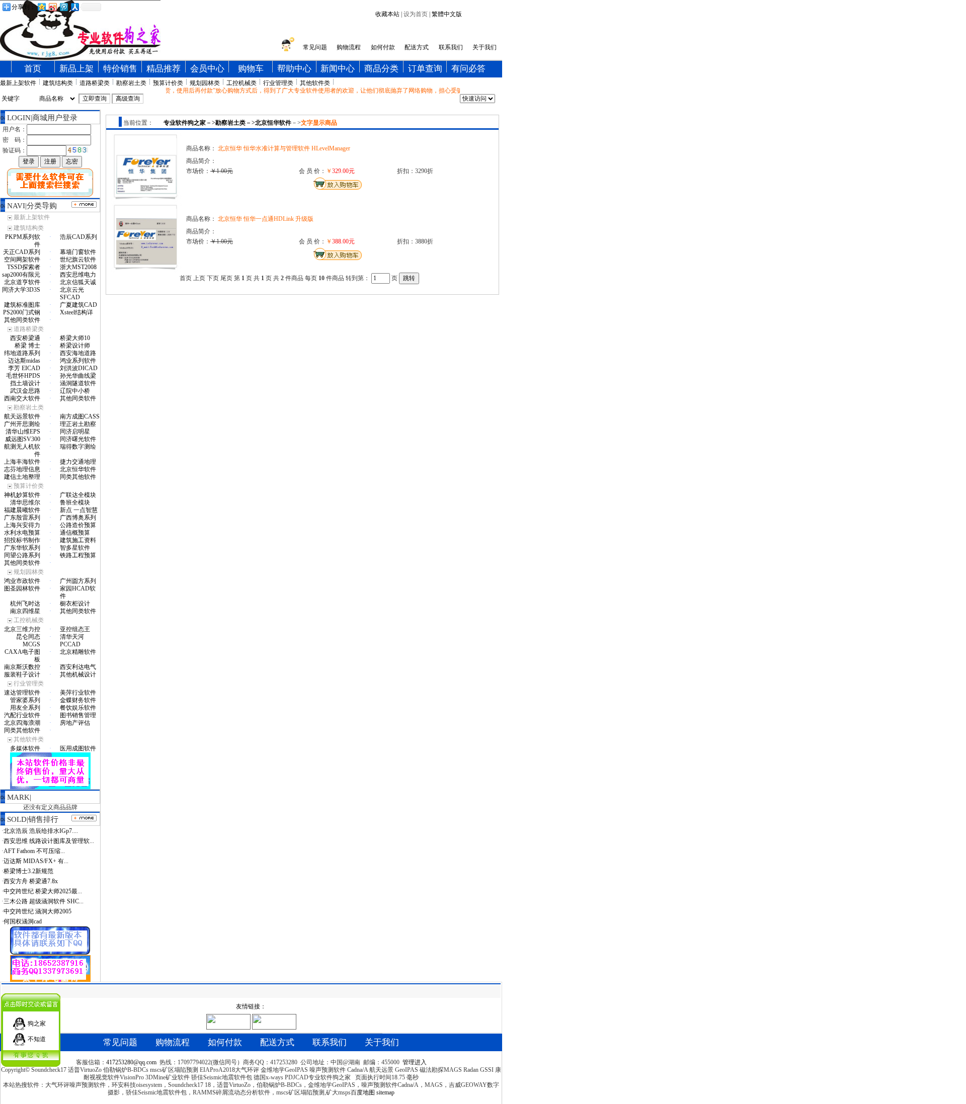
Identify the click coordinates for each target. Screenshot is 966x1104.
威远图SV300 (22, 439)
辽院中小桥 (75, 390)
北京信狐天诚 (78, 282)
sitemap (385, 1092)
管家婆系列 (25, 700)
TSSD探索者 (23, 267)
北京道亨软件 (22, 282)
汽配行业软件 (22, 715)
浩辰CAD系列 (78, 236)
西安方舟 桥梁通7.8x (31, 881)
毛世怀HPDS (23, 375)
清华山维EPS (23, 431)
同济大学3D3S (21, 289)
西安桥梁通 (25, 338)
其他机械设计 (78, 674)
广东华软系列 (22, 547)
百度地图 (363, 1092)
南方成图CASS (80, 416)
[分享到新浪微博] (52, 7)
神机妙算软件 (22, 494)
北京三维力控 (22, 629)
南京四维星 (25, 611)
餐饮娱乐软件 (78, 707)
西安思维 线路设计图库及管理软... (49, 840)
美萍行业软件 (78, 692)
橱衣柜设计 (75, 603)
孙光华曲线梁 (78, 375)
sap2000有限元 (21, 274)
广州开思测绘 (22, 424)
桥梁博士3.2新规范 (28, 871)
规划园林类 (205, 83)
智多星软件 (75, 547)
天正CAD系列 (21, 252)
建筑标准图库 (22, 304)
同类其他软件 (78, 476)
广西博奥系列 (78, 517)
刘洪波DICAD (79, 368)
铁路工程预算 (78, 555)
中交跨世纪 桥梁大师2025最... (43, 891)
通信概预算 (75, 532)
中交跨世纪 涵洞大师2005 (37, 911)
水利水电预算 (22, 532)
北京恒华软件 (78, 469)
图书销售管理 (78, 715)
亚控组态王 (75, 629)
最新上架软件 (18, 83)
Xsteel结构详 (76, 312)
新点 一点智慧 (79, 510)
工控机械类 (241, 83)
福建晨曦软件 (22, 510)
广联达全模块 (78, 494)
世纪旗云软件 (78, 259)
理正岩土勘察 (78, 424)
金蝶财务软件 (78, 700)
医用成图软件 (78, 748)
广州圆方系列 (78, 580)
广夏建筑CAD (78, 304)
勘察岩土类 (131, 83)
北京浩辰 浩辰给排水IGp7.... (41, 830)
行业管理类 (278, 83)
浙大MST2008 (78, 267)
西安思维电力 (78, 274)
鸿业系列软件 (78, 360)
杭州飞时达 (25, 603)
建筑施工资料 (78, 540)
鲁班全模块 (75, 502)
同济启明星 (75, 431)
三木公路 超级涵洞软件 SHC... (44, 901)
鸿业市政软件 (22, 580)
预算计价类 (168, 83)
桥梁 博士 (27, 345)
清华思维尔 (25, 502)
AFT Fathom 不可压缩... (34, 851)
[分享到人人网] (74, 7)
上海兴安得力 (22, 525)
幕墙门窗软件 (78, 252)
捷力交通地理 (78, 461)
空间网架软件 (22, 259)
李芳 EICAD (24, 368)
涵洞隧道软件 (78, 383)
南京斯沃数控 (22, 666)
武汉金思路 (25, 390)
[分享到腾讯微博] (63, 7)
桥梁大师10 (75, 338)
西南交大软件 (22, 398)
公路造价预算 (78, 525)
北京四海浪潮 (22, 722)
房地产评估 (75, 722)
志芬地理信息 (22, 469)
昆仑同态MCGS (28, 640)
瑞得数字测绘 (78, 446)
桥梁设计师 (75, 345)
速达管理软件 (22, 692)
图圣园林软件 (22, 588)
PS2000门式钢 (21, 312)
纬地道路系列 (22, 353)
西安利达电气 (78, 666)
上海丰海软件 (22, 461)
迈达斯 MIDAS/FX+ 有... (36, 861)
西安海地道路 (78, 353)
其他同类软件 (22, 319)
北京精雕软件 (78, 651)
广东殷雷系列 (22, 517)
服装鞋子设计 (22, 674)
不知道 (37, 1039)
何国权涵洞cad (23, 921)
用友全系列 (25, 707)
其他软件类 (315, 83)
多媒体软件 (25, 748)
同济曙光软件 (78, 439)
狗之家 (37, 1023)
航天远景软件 (22, 416)
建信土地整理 (22, 476)
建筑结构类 (58, 83)
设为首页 (416, 14)
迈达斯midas (24, 360)
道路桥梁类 (94, 83)
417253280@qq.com (131, 1062)
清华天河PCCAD (72, 640)
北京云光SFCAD (72, 293)
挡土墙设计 (25, 383)
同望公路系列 (22, 555)
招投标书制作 (22, 540)
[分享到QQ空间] (41, 7)
